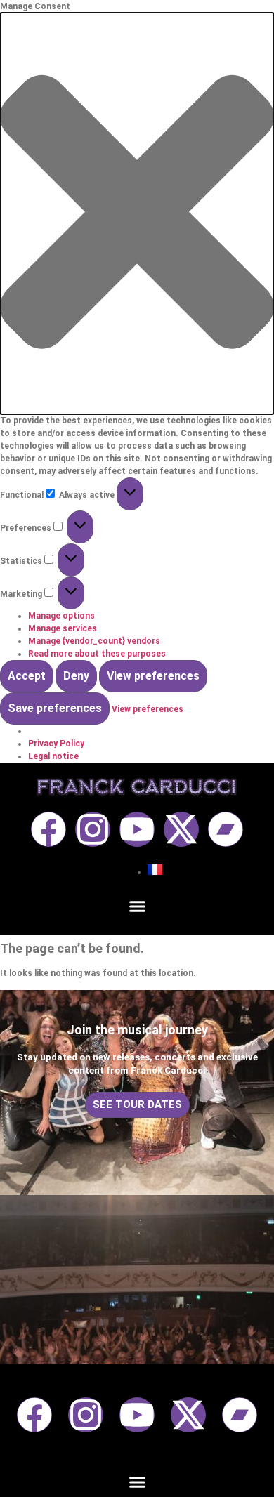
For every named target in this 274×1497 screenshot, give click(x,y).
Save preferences (55, 708)
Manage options (61, 616)
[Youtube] (137, 829)
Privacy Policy (56, 743)
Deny (76, 675)
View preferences (153, 675)
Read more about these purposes (97, 654)
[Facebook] (48, 829)
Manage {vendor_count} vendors (94, 641)
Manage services (62, 628)
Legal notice (53, 756)
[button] (137, 213)
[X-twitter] (181, 829)
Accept (27, 675)
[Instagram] (92, 829)
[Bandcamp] (225, 829)
